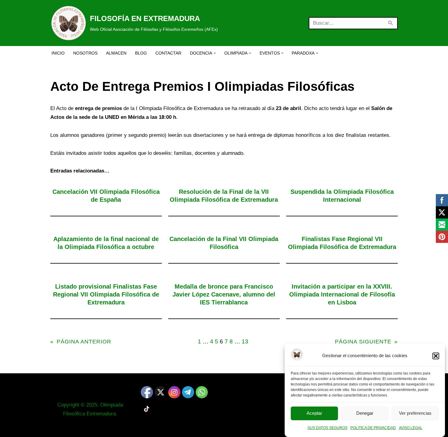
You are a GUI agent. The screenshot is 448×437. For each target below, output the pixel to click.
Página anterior (80, 342)
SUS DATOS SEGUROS (327, 428)
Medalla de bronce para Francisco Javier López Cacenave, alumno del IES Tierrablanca (223, 294)
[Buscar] (391, 23)
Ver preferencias (415, 413)
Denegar (364, 413)
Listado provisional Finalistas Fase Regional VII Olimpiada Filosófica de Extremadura (106, 294)
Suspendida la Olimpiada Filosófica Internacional (342, 195)
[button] (436, 356)
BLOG (141, 53)
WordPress (124, 429)
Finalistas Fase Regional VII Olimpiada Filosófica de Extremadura (342, 243)
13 (245, 341)
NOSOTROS (85, 53)
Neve (56, 429)
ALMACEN (116, 53)
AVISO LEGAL (410, 428)
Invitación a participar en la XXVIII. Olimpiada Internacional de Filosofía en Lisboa (342, 294)
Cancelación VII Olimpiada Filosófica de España (106, 195)
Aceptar (314, 413)
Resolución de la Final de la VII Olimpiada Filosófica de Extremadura (224, 195)
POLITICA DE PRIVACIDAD (373, 428)
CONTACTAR (168, 53)
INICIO (58, 53)
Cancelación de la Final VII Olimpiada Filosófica (223, 243)
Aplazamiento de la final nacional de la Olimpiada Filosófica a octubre (106, 243)
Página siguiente (366, 342)
